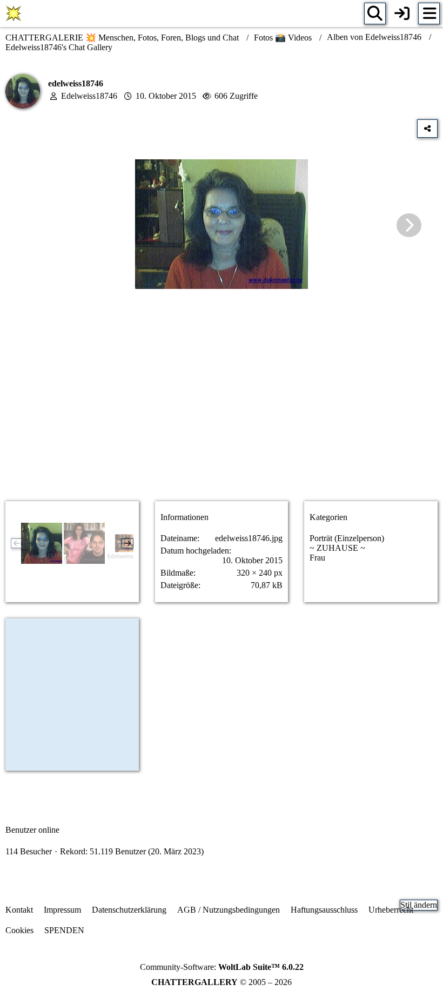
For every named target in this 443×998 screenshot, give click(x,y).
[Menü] (429, 13)
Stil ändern (418, 904)
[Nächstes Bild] (409, 225)
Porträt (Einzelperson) (347, 538)
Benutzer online (32, 829)
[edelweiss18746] (41, 543)
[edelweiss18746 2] (84, 543)
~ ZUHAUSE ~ (337, 547)
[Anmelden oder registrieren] (402, 13)
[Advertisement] (221, 407)
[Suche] (375, 13)
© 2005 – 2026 (221, 982)
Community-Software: (222, 967)
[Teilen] (427, 128)
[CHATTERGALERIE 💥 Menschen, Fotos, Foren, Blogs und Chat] (13, 13)
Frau (317, 557)
